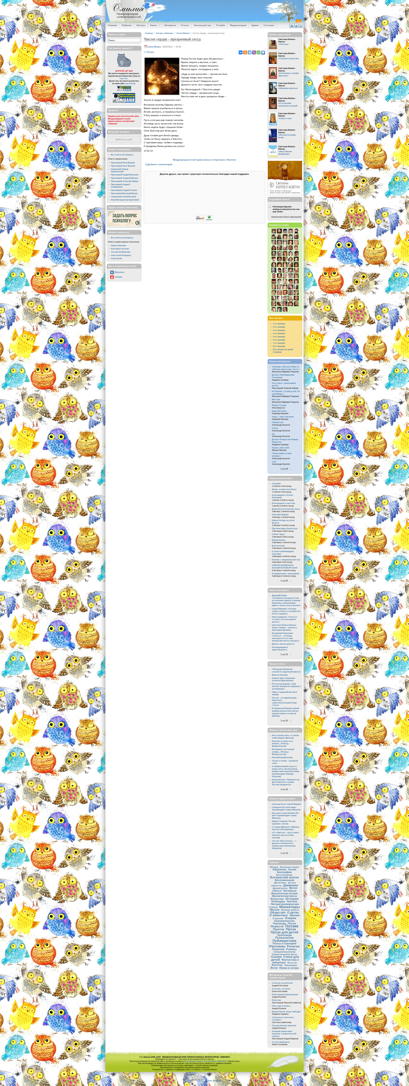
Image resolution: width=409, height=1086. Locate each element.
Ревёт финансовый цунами (285, 994)
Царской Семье (279, 411)
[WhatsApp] (258, 52)
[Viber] (254, 52)
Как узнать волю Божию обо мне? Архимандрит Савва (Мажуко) (285, 815)
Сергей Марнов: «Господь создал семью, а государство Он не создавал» (286, 611)
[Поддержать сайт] (204, 220)
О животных (278, 915)
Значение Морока (280, 515)
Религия (293, 946)
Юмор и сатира (289, 967)
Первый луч (277, 422)
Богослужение (284, 875)
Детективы (280, 882)
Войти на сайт (124, 139)
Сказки (276, 956)
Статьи (185, 25)
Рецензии (278, 949)
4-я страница (279, 333)
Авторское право (289, 867)
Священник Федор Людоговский (119, 170)
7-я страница (279, 343)
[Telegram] (249, 52)
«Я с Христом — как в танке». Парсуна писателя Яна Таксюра (286, 835)
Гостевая (269, 25)
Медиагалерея (238, 25)
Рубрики (126, 25)
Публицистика (284, 940)
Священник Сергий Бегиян (123, 197)
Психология (284, 937)
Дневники (290, 885)
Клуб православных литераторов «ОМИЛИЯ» (205, 1061)
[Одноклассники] (245, 52)
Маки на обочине (280, 675)
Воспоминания (284, 880)
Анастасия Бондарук (121, 255)
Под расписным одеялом (284, 1025)
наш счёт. (124, 78)
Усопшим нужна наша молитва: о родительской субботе (284, 1033)
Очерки (290, 918)
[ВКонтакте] (241, 52)
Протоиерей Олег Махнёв (123, 166)
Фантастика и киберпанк (285, 961)
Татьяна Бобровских (120, 252)
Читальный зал (202, 25)
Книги (152, 25)
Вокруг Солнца (279, 405)
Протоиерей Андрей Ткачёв (124, 190)
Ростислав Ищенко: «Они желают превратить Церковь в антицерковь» (286, 686)
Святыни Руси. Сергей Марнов (286, 804)
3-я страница (279, 330)
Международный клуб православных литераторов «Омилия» (204, 160)
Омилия (294, 915)
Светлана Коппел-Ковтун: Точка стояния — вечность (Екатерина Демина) (284, 627)
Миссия (274, 909)
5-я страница (279, 337)
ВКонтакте (119, 272)
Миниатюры (289, 907)
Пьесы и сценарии (284, 943)
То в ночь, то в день (281, 989)
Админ (255, 25)
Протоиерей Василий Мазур (124, 193)
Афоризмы (279, 869)
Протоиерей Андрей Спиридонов (120, 185)
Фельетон (292, 963)
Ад (273, 434)
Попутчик (276, 1000)
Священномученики (284, 951)
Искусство (277, 898)
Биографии (284, 872)
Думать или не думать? (283, 644)
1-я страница (279, 324)
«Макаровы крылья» (288, 88)
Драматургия (280, 888)
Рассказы (277, 946)
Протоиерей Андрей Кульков (124, 175)
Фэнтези (277, 965)
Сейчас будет (278, 534)
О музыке (278, 918)
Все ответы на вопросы (122, 155)
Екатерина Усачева (120, 249)
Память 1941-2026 (280, 448)
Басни (292, 869)
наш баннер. (130, 83)
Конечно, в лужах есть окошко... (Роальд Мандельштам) (282, 743)
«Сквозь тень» (285, 118)
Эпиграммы (290, 965)
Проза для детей (284, 932)
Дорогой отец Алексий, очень (286, 509)
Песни (292, 923)
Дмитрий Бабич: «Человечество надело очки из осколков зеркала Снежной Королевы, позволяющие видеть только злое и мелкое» (286, 600)
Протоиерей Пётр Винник (123, 163)
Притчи (278, 929)
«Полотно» (283, 44)
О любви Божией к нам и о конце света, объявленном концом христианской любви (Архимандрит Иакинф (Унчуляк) (285, 771)
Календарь (278, 901)
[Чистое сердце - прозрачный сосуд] (161, 94)
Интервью (170, 25)
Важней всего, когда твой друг (286, 1012)
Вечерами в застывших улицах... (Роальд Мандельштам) (283, 751)
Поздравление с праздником (285, 573)
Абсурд (274, 867)
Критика (292, 901)
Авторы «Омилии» (164, 33)
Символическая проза (284, 954)
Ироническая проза (284, 895)
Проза (291, 929)
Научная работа (290, 910)
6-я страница (279, 340)
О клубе (220, 25)
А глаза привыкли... (281, 1042)
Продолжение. (279, 540)
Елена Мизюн (183, 33)
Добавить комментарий (160, 164)
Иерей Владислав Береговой (125, 200)
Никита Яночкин (118, 245)
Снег (274, 462)
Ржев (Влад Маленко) (282, 757)
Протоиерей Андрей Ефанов (124, 178)
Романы (291, 949)
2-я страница (279, 327)
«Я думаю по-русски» (288, 58)
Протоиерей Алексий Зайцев (124, 181)
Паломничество (284, 920)
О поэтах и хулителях (282, 983)
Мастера (276, 399)
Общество (278, 912)
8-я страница (279, 346)
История (292, 898)
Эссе (274, 967)
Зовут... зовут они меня (283, 417)
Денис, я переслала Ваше (284, 489)
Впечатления (278, 546)
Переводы (279, 923)
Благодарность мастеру (283, 503)
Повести (277, 926)
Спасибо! (276, 483)
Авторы (140, 25)
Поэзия (150, 52)
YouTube (118, 277)
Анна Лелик (116, 258)
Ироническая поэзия (284, 893)
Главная (112, 25)
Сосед (275, 428)
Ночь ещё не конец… (282, 1006)
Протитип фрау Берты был (285, 528)
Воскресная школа (284, 877)
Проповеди (284, 935)
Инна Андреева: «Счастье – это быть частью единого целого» (285, 619)
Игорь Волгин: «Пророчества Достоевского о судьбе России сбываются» (286, 782)
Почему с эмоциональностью (286, 560)
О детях (293, 912)
